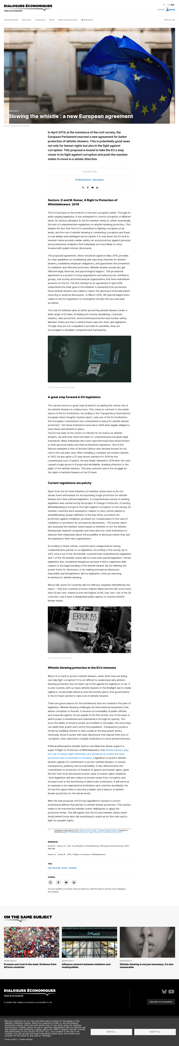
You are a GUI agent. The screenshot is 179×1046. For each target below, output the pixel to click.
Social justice (40, 20)
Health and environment (68, 20)
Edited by (161, 9)
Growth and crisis (11, 20)
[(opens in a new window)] (164, 991)
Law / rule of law (54, 868)
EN (172, 5)
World (51, 20)
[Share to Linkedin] (97, 187)
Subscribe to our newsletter (161, 1002)
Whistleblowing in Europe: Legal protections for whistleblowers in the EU (95, 832)
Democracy (26, 20)
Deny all (111, 1032)
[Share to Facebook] (87, 187)
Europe (64, 868)
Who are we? (169, 20)
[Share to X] (83, 187)
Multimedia (88, 20)
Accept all (155, 1032)
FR (169, 5)
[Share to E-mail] (92, 187)
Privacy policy (11, 1039)
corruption (73, 868)
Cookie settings (26, 1039)
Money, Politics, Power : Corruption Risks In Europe (98, 830)
